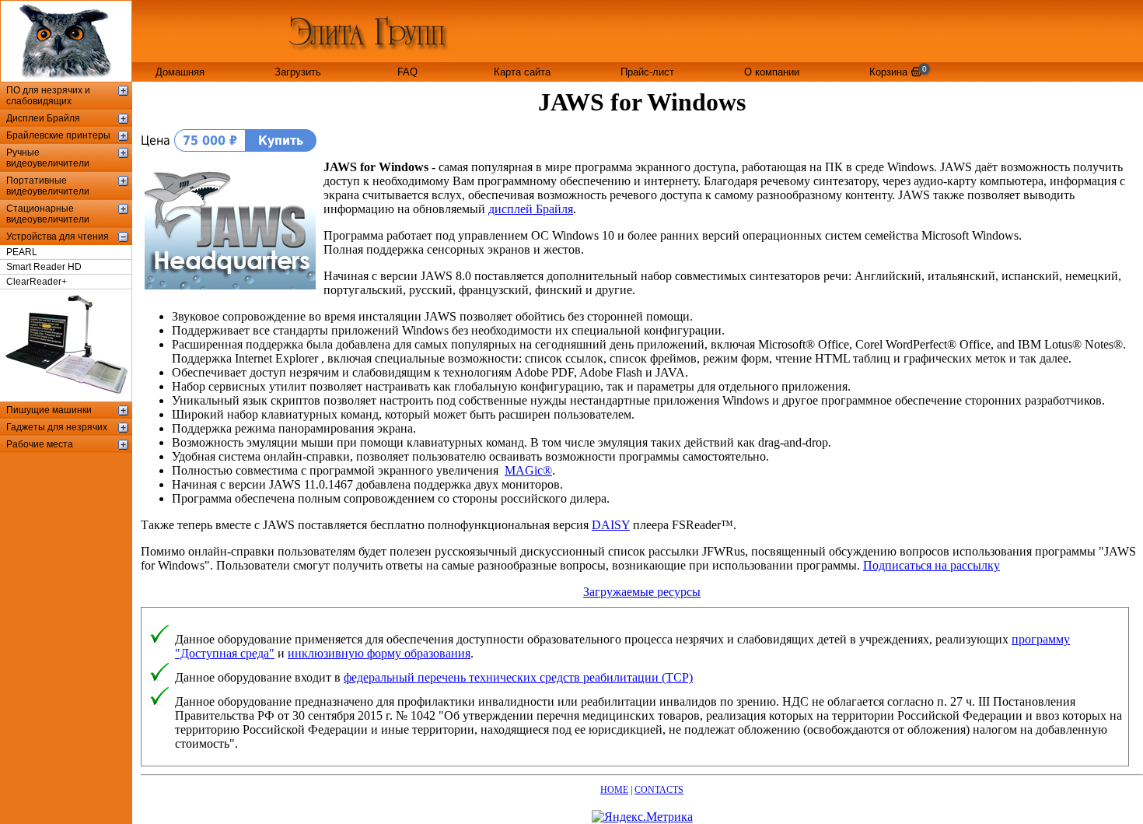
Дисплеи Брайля (43, 118)
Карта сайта (522, 72)
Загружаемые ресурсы (642, 591)
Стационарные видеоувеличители (47, 214)
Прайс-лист (647, 72)
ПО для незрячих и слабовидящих (48, 96)
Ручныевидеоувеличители (47, 158)
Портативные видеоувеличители (47, 186)
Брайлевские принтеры (58, 135)
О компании (771, 72)
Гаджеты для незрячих (56, 427)
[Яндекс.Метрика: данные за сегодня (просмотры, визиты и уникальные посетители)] (642, 817)
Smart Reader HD (44, 266)
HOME (614, 789)
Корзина (898, 71)
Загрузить (297, 72)
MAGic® (528, 470)
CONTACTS (658, 789)
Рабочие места (39, 444)
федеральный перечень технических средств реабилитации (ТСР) (518, 677)
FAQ (407, 72)
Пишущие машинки (49, 410)
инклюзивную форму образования (379, 653)
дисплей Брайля (530, 209)
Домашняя (180, 72)
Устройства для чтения (57, 236)
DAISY (611, 524)
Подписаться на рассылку (931, 565)
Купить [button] (280, 140)
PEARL (21, 252)
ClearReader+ (36, 281)
